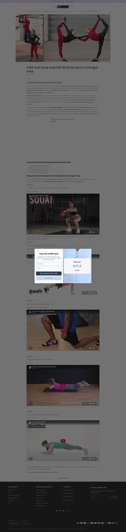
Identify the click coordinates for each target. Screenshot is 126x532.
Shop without (49, 278)
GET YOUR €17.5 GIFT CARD (49, 273)
